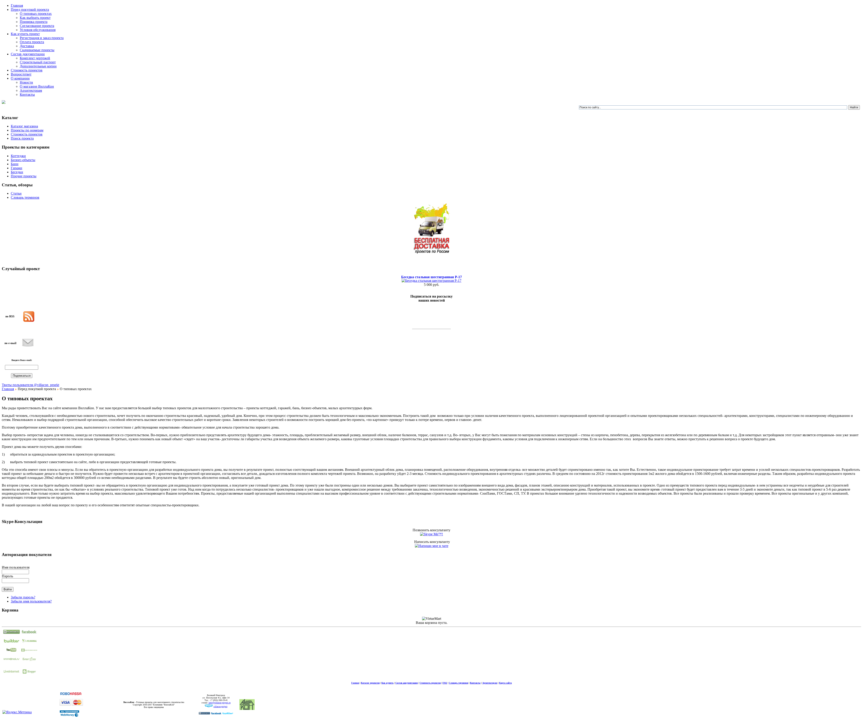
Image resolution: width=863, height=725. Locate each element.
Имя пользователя (15, 567)
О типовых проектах (36, 14)
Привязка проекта (33, 22)
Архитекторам (31, 90)
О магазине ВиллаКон (37, 86)
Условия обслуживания (38, 30)
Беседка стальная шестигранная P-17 (431, 277)
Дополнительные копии (38, 66)
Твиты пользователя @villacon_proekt (30, 385)
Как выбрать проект (35, 18)
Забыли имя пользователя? (31, 601)
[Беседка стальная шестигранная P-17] (431, 280)
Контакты (27, 94)
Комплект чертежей (35, 58)
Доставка (27, 46)
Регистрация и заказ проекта (42, 38)
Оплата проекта (32, 42)
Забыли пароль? (23, 597)
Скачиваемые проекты (37, 50)
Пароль (7, 576)
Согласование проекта (37, 26)
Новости (26, 82)
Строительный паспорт (38, 62)
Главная (8, 389)
